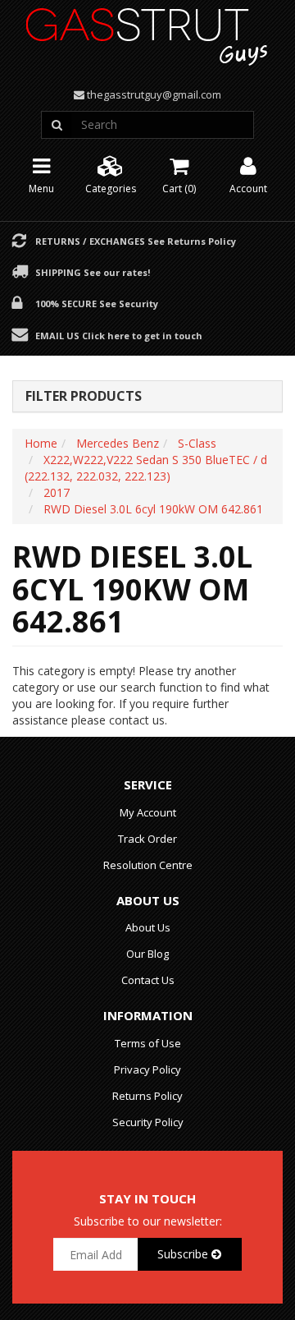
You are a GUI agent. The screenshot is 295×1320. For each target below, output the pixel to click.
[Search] (56, 125)
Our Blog (147, 953)
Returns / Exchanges (135, 240)
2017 (56, 492)
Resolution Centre (148, 865)
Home (41, 443)
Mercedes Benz (117, 443)
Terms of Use (148, 1043)
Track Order (147, 838)
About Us (147, 927)
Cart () (179, 188)
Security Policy (148, 1122)
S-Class (197, 443)
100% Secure (96, 303)
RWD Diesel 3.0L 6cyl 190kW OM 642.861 (153, 509)
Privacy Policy (147, 1069)
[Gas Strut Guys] (147, 31)
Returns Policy (147, 1095)
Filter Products (83, 396)
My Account (148, 812)
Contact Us (148, 980)
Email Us (118, 335)
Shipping (92, 272)
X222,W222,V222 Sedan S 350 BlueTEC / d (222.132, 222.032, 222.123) (146, 468)
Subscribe (184, 1254)
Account (248, 188)
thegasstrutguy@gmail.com (154, 94)
